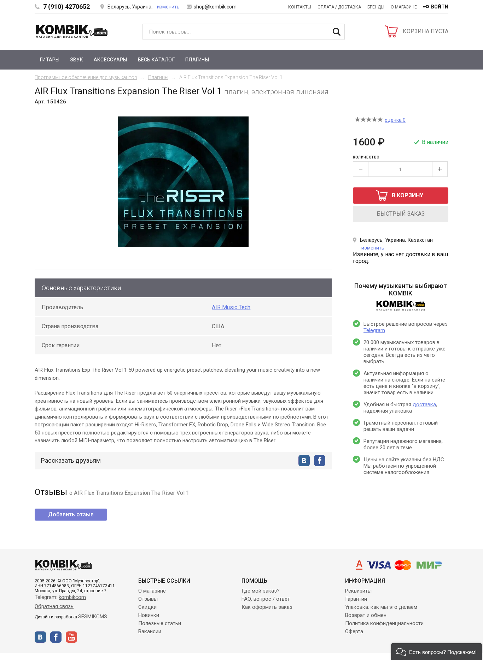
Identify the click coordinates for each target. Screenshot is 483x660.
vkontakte (304, 460)
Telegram (374, 330)
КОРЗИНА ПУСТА (425, 31)
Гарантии (356, 599)
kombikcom (72, 597)
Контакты (299, 7)
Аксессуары (110, 59)
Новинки (148, 615)
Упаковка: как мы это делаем (381, 607)
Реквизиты (358, 591)
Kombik (72, 31)
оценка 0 (395, 120)
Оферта (354, 631)
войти (439, 7)
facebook (319, 460)
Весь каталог (156, 59)
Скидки (147, 607)
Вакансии (149, 631)
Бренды (375, 7)
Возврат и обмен (365, 615)
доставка (424, 404)
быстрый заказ (401, 213)
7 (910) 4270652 (66, 6)
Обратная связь (54, 606)
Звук (76, 59)
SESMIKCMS (92, 616)
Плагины (197, 59)
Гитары (50, 59)
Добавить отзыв (71, 514)
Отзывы (148, 599)
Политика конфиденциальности (384, 623)
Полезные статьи (159, 623)
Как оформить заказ (267, 607)
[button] (436, 651)
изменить (168, 7)
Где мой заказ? (261, 591)
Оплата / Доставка (339, 7)
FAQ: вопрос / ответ (266, 599)
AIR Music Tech (231, 307)
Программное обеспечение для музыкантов (86, 77)
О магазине (404, 7)
